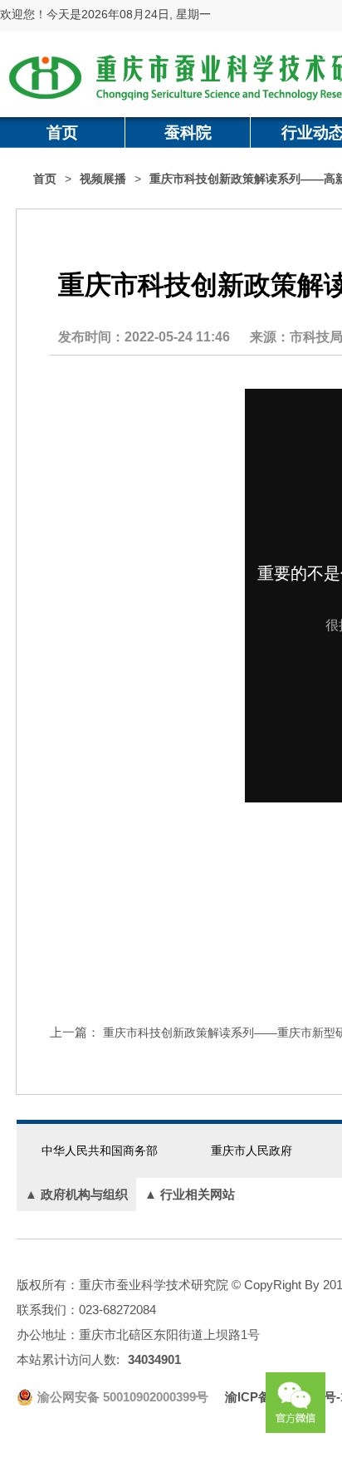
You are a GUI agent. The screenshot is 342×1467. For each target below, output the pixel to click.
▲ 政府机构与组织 (76, 1194)
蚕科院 (188, 132)
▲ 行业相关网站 (189, 1194)
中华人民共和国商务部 (100, 1150)
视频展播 (103, 179)
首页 (62, 132)
